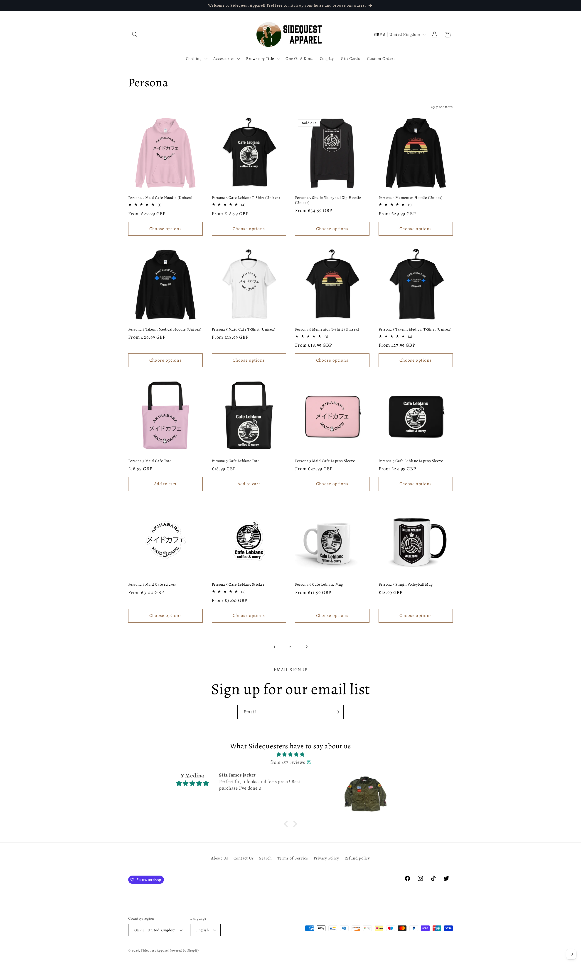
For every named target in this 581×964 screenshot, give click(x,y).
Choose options (165, 229)
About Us (219, 858)
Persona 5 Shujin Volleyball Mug (406, 584)
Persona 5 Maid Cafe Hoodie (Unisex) (160, 197)
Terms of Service (292, 858)
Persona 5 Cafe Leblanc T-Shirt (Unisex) (246, 197)
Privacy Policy (326, 858)
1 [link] (275, 646)
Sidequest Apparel (154, 950)
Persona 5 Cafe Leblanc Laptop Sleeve (411, 460)
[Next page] (306, 646)
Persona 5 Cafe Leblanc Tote (236, 460)
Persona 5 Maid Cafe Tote (150, 460)
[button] (134, 34)
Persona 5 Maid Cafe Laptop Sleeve (325, 460)
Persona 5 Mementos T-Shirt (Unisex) (327, 329)
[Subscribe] (336, 712)
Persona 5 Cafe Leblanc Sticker (238, 584)
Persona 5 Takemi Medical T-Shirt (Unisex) (415, 329)
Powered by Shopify (184, 950)
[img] (290, 755)
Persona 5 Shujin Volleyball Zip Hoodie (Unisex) (328, 200)
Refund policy (357, 858)
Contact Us (244, 858)
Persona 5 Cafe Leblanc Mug (319, 584)
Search (265, 858)
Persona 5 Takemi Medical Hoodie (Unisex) (165, 329)
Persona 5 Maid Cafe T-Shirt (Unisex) (244, 329)
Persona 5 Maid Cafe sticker (152, 584)
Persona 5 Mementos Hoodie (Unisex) (411, 197)
